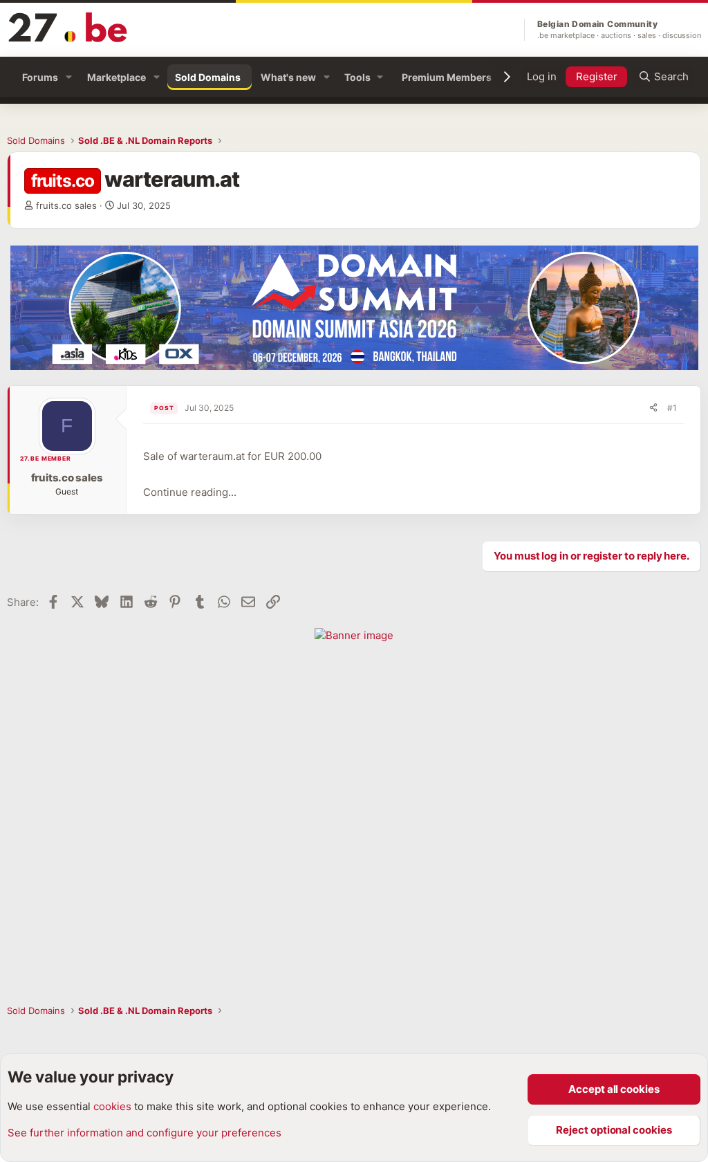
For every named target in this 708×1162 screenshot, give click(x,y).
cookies (112, 1106)
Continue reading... (189, 492)
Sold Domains (208, 77)
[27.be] (68, 27)
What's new (288, 77)
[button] (68, 77)
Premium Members (447, 77)
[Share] (653, 408)
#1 (672, 408)
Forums (40, 77)
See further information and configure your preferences (144, 1132)
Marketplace (116, 77)
